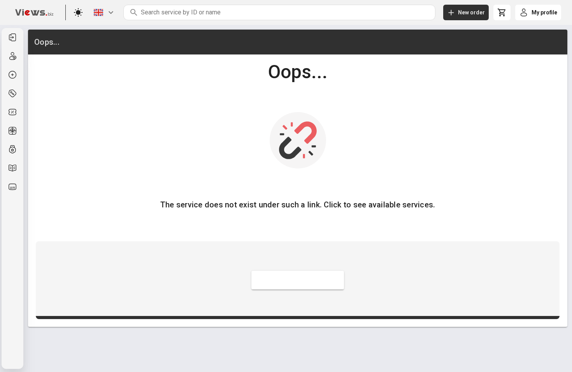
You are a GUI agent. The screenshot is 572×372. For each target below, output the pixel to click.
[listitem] (12, 37)
